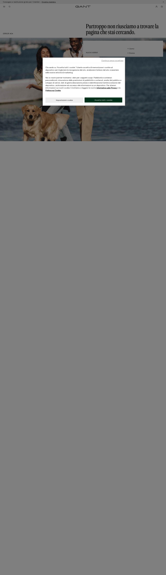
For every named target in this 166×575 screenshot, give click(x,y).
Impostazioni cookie (64, 100)
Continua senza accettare (112, 61)
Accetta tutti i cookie (103, 100)
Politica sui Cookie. (53, 90)
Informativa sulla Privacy (107, 88)
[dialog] (84, 81)
